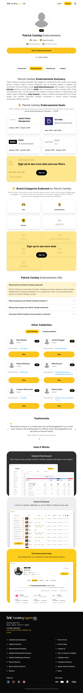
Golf (41, 30)
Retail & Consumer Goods (63, 123)
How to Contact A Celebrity (67, 653)
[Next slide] (75, 429)
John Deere (24, 348)
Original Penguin (61, 348)
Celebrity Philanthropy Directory (19, 657)
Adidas (57, 398)
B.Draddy (10, 89)
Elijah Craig (24, 372)
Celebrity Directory (15, 644)
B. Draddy (23, 398)
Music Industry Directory (17, 666)
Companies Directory (65, 662)
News (60, 671)
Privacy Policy (62, 644)
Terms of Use (62, 640)
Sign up (68, 3)
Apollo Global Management (44, 87)
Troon (57, 400)
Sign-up (41, 172)
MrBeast (25, 630)
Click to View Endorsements (41, 50)
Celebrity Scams (63, 657)
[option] (41, 429)
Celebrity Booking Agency (17, 640)
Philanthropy (50, 68)
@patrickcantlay (48, 40)
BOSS (36, 89)
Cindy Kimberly (34, 94)
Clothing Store (70, 192)
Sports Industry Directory (66, 666)
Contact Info (22, 68)
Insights (63, 68)
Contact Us (61, 648)
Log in (59, 3)
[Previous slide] (8, 429)
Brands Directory (14, 662)
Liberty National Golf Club (64, 374)
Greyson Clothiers (67, 398)
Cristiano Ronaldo (16, 630)
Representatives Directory (17, 648)
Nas (8, 630)
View (24, 354)
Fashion (15, 194)
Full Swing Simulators (62, 372)
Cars (63, 192)
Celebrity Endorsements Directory (20, 653)
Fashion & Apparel (27, 143)
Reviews (12, 671)
